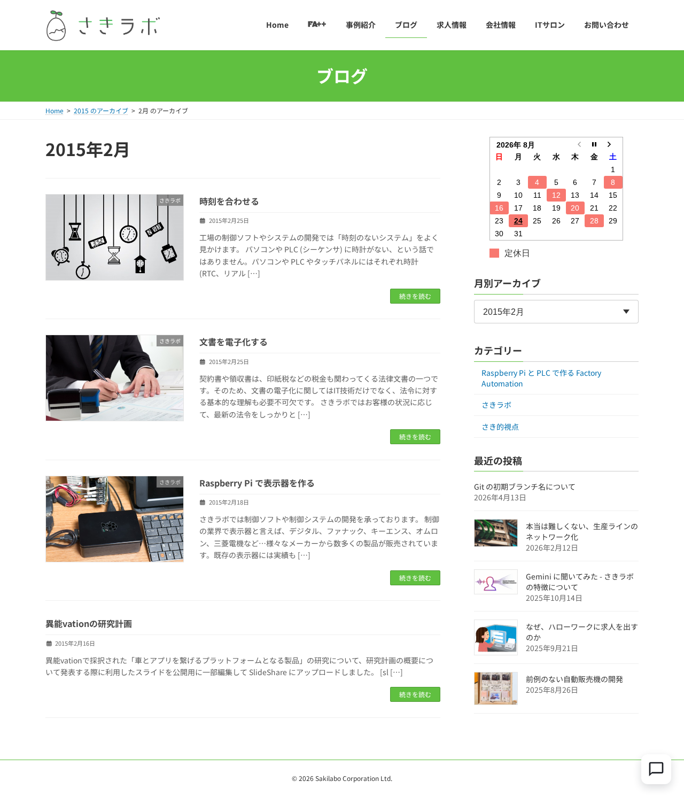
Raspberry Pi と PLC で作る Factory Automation (541, 378)
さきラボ (496, 404)
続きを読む (415, 295)
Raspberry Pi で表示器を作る (257, 482)
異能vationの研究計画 (88, 623)
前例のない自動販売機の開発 (574, 679)
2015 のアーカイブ (101, 110)
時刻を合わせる (229, 201)
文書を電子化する (233, 341)
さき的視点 (500, 426)
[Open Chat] (656, 769)
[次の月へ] (613, 144)
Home (54, 110)
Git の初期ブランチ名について (525, 486)
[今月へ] (594, 144)
